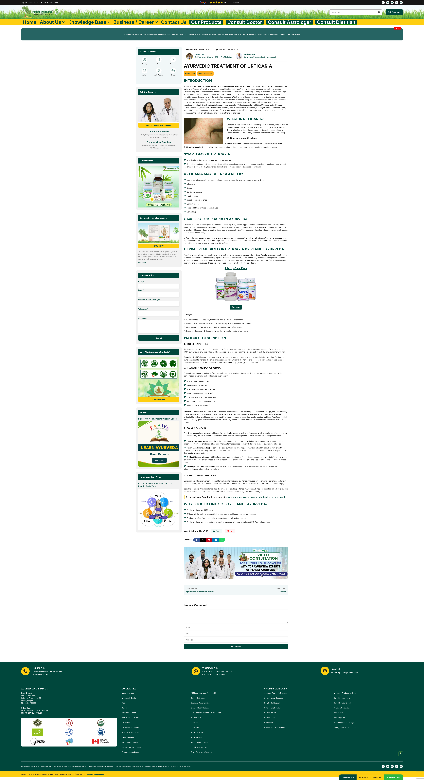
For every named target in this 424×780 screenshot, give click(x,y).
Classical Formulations (200, 708)
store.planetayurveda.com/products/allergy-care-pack (255, 497)
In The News (196, 718)
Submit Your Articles (199, 747)
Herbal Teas (338, 713)
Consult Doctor (244, 22)
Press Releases (128, 737)
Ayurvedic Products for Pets (345, 693)
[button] (151, 81)
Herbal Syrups (339, 718)
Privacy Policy (196, 737)
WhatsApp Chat (393, 777)
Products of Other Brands (274, 727)
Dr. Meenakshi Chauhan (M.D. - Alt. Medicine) (213, 57)
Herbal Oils (268, 723)
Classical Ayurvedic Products (275, 693)
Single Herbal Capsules (273, 698)
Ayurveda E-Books (129, 698)
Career (124, 708)
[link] (84, 34)
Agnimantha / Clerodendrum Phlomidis (200, 592)
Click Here (215, 35)
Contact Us (173, 22)
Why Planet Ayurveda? (130, 732)
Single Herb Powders (272, 708)
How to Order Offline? (130, 718)
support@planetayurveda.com (159, 125)
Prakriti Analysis (197, 732)
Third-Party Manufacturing (201, 752)
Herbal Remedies (205, 73)
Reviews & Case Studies (131, 747)
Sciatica (283, 592)
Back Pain (173, 77)
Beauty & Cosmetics (342, 708)
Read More (142, 262)
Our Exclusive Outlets (130, 727)
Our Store (396, 12)
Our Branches (127, 723)
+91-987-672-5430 (210, 674)
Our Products (206, 22)
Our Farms (195, 727)
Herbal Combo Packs (342, 698)
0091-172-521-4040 (40, 671)
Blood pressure (158, 77)
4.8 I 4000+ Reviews (231, 2)
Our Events (195, 723)
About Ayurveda (128, 693)
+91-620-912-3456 (210, 671)
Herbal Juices (269, 718)
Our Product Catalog (130, 742)
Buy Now (236, 307)
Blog (123, 703)
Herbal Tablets (270, 713)
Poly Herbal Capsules (272, 703)
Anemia (144, 77)
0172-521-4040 (38, 674)
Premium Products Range (344, 723)
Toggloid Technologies (95, 774)
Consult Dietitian (336, 22)
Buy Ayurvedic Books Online (345, 727)
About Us (50, 22)
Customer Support (129, 713)
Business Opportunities (200, 703)
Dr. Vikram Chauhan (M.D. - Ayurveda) (260, 57)
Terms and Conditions (130, 752)
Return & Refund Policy (200, 742)
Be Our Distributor (198, 698)
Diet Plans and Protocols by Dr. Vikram (206, 713)
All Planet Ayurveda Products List (204, 693)
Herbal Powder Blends (342, 703)
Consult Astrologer (289, 22)
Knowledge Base (87, 22)
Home (29, 22)
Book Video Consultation (370, 777)
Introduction (190, 73)
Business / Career (133, 22)
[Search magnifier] (379, 12)
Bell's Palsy (159, 64)
